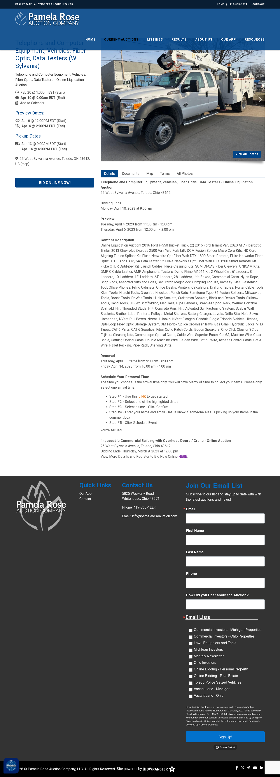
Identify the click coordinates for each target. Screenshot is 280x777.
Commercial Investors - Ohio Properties (224, 636)
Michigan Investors (208, 649)
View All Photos (247, 154)
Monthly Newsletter (209, 655)
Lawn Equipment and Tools (215, 642)
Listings (155, 39)
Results (179, 39)
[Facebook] (237, 768)
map (25, 164)
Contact (258, 4)
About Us (203, 39)
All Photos (185, 173)
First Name (195, 530)
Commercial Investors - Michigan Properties (227, 629)
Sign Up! (225, 736)
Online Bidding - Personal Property (221, 669)
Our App (228, 39)
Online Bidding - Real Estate (216, 675)
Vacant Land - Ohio (209, 695)
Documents (130, 173)
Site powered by (130, 769)
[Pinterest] (248, 768)
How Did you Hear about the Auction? (217, 595)
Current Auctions (121, 39)
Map (149, 173)
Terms (165, 173)
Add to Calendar (32, 103)
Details (109, 173)
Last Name (195, 552)
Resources (255, 39)
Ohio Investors (205, 662)
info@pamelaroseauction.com (154, 516)
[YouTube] (255, 768)
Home (220, 4)
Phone (191, 573)
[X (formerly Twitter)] (242, 768)
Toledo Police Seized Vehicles (217, 682)
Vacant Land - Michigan (212, 688)
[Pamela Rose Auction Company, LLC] (48, 18)
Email (190, 509)
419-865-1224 (238, 4)
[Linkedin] (261, 768)
